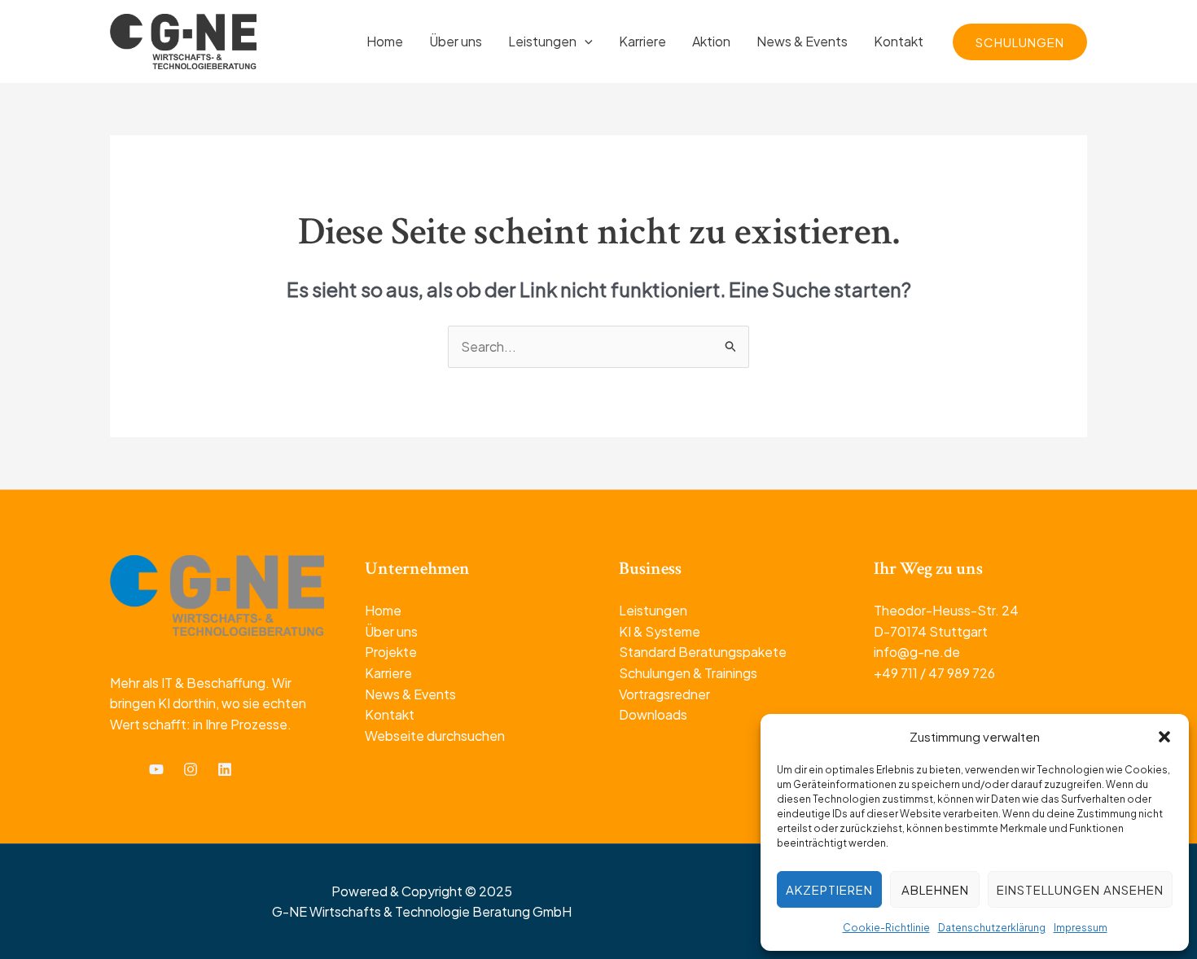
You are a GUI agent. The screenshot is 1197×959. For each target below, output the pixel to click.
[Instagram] (190, 769)
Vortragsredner (664, 694)
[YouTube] (156, 769)
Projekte (391, 651)
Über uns (391, 631)
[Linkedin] (224, 769)
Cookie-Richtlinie (886, 928)
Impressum (1080, 928)
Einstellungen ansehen (1080, 889)
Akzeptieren (829, 889)
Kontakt (389, 714)
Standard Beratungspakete (703, 651)
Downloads (653, 714)
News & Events (410, 694)
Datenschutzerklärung (992, 928)
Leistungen (653, 610)
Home (383, 610)
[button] (1164, 737)
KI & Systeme (659, 631)
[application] (585, 41)
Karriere (388, 672)
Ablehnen (935, 889)
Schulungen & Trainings (688, 672)
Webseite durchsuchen (435, 735)
